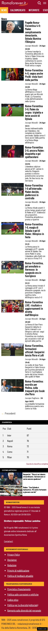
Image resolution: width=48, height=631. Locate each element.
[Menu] (45, 3)
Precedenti (8, 413)
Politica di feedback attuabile (20, 575)
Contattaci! (8, 541)
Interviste (34, 10)
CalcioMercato (17, 10)
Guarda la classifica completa (37, 463)
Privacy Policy (13, 554)
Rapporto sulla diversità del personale (24, 610)
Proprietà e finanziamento (19, 589)
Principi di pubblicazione (18, 570)
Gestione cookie (42, 629)
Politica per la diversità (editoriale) (22, 605)
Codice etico (12, 599)
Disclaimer (12, 559)
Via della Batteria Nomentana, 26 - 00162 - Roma (22, 627)
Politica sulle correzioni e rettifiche (23, 594)
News (4, 10)
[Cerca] (39, 3)
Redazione (11, 565)
